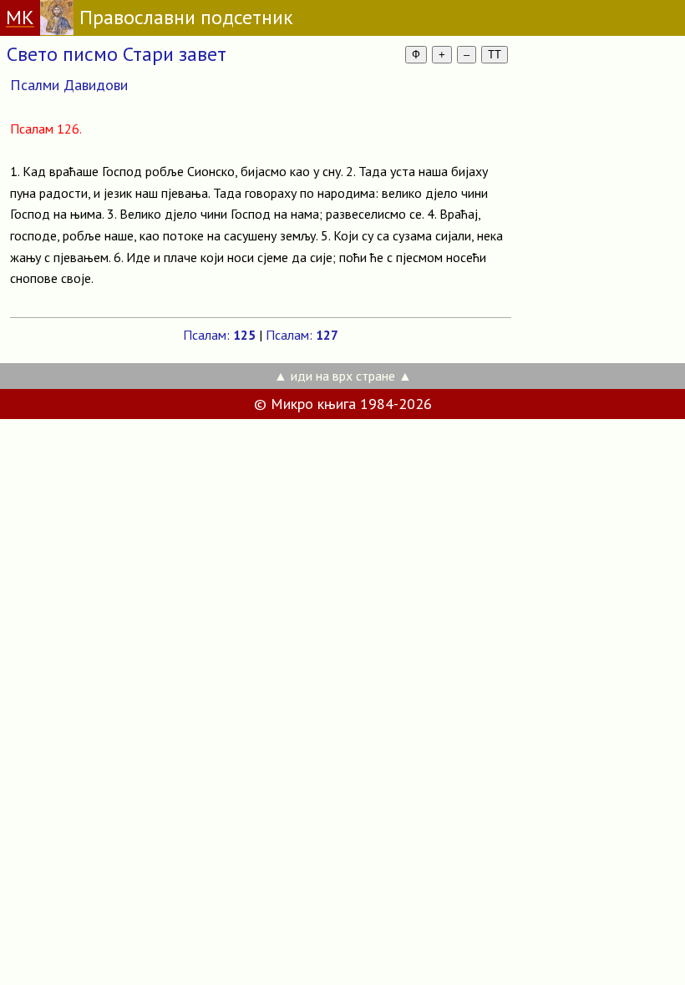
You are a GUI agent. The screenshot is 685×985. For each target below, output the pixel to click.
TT (494, 54)
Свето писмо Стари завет (116, 54)
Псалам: (219, 334)
